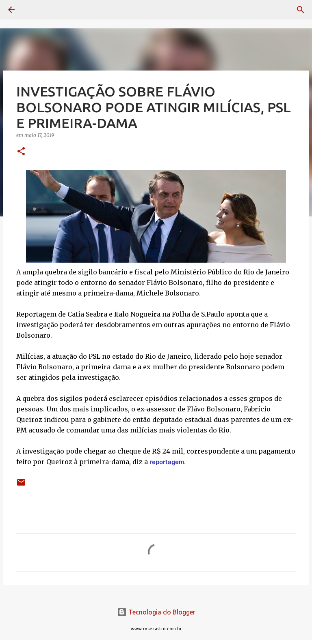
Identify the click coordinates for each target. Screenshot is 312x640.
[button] (21, 151)
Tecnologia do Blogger (161, 612)
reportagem (167, 462)
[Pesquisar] (34, 9)
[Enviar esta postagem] (21, 485)
